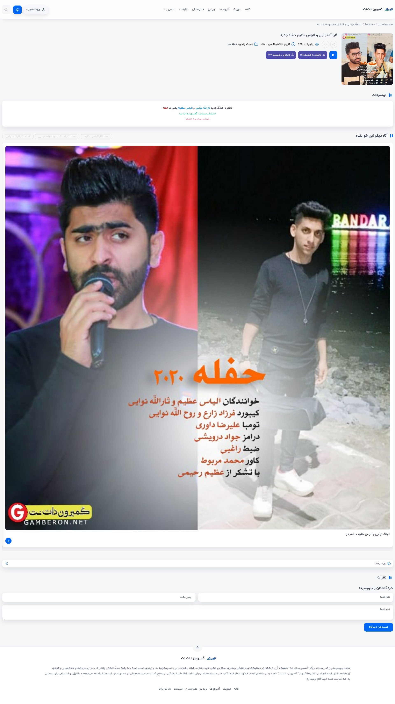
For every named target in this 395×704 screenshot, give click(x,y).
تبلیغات (183, 9)
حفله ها (232, 44)
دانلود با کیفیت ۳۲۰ (279, 55)
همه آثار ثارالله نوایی (17, 136)
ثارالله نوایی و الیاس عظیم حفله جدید (367, 534)
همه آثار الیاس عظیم (96, 136)
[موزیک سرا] (17, 9)
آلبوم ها (224, 9)
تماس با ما (169, 9)
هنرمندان (198, 9)
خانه (247, 9)
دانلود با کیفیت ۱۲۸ (311, 55)
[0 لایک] (325, 44)
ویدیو (211, 9)
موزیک (237, 9)
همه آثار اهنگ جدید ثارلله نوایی (57, 136)
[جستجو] (6, 9)
